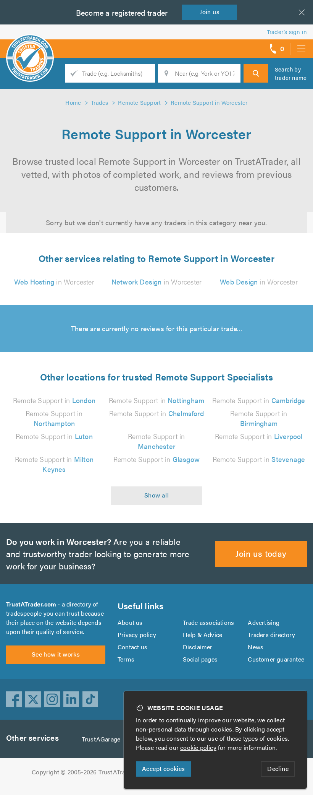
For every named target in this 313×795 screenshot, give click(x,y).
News (255, 646)
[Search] (256, 73)
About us (130, 622)
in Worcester (54, 281)
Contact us (132, 646)
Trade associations (208, 622)
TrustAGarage (101, 739)
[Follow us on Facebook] (14, 699)
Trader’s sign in (287, 32)
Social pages (200, 659)
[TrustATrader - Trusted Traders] (30, 46)
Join (209, 11)
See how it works (56, 654)
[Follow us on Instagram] (52, 699)
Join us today (261, 553)
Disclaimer (198, 646)
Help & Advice (203, 634)
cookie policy (198, 747)
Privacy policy (137, 634)
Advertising (263, 622)
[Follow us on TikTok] (90, 699)
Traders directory (271, 634)
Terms (126, 659)
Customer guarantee (276, 659)
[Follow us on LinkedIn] (71, 699)
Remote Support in (54, 400)
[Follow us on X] (33, 699)
